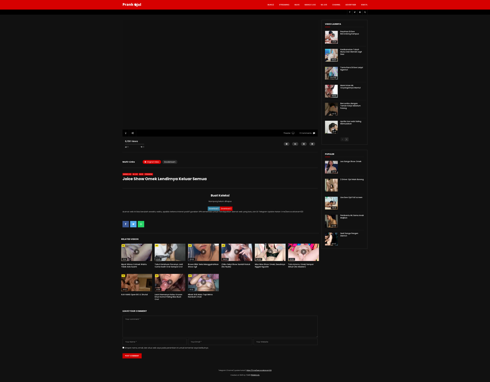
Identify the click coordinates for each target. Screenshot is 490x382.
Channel (336, 4)
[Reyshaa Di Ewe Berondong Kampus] (331, 37)
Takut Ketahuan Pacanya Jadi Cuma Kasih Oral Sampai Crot (169, 265)
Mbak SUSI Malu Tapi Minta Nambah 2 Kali (200, 295)
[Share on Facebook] (125, 224)
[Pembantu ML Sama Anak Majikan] (331, 221)
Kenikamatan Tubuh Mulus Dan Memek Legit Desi (351, 52)
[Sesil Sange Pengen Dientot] (331, 239)
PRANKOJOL (255, 375)
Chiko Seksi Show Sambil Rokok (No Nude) (235, 265)
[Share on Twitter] (133, 224)
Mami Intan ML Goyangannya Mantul (350, 86)
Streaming (284, 4)
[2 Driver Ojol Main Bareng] (331, 185)
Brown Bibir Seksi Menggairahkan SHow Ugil (203, 265)
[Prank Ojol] (132, 5)
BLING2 (271, 4)
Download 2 (226, 208)
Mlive (297, 4)
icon (136, 252)
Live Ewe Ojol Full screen (351, 197)
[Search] (365, 12)
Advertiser (350, 4)
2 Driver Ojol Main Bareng (352, 179)
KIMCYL (364, 4)
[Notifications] (359, 12)
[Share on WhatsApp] (141, 224)
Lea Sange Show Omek (350, 161)
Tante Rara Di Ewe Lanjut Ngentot (351, 68)
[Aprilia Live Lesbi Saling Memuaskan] (331, 127)
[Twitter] (354, 12)
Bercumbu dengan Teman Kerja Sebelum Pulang (350, 106)
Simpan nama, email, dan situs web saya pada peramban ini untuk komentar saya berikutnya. (167, 348)
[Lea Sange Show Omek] (331, 167)
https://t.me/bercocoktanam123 (259, 370)
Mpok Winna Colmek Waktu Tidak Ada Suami (134, 265)
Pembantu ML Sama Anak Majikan (352, 216)
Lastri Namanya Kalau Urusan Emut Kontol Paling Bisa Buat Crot (168, 297)
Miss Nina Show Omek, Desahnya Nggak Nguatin (270, 265)
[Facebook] (349, 12)
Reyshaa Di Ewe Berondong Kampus (349, 32)
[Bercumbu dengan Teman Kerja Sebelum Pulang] (331, 109)
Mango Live (310, 4)
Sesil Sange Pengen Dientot (349, 234)
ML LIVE (324, 4)
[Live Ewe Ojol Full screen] (331, 203)
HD (123, 245)
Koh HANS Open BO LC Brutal (134, 294)
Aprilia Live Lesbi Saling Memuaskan (350, 122)
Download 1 (214, 208)
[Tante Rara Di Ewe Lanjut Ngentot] (331, 73)
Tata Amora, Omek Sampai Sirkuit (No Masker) (300, 265)
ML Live (135, 174)
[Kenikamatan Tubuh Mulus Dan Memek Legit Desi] (331, 55)
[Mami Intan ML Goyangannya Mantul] (331, 91)
